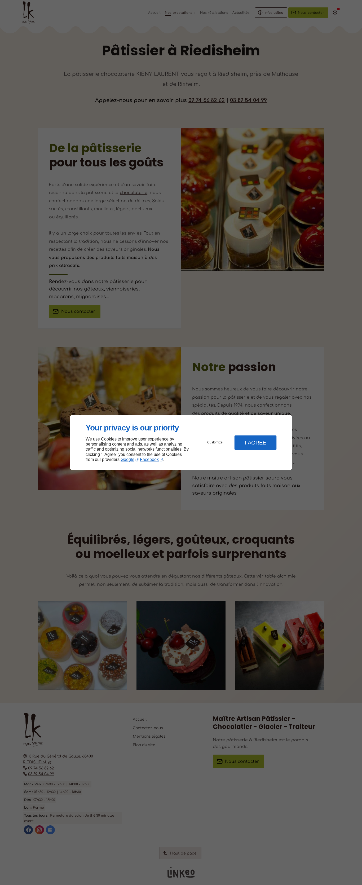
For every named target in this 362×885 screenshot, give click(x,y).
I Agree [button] (255, 443)
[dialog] (181, 442)
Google (127, 459)
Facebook (149, 459)
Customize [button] (215, 442)
